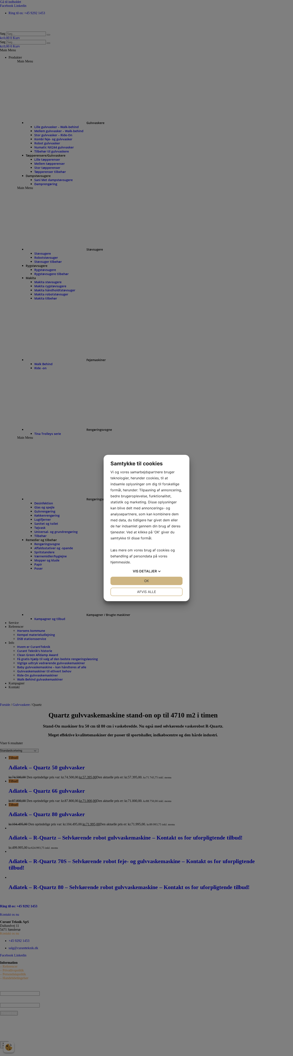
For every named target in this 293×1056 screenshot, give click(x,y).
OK (146, 581)
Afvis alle (146, 592)
